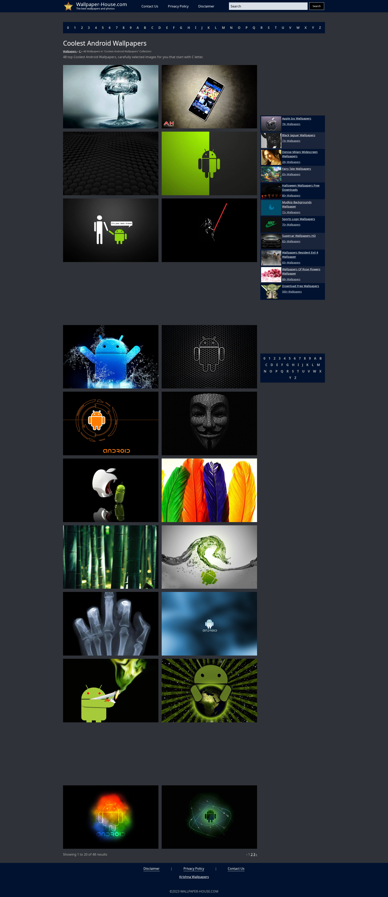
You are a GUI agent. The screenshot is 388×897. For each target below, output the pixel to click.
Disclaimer (206, 6)
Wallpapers (70, 51)
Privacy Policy (178, 6)
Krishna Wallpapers (194, 877)
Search (317, 6)
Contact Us (149, 6)
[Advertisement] (160, 293)
